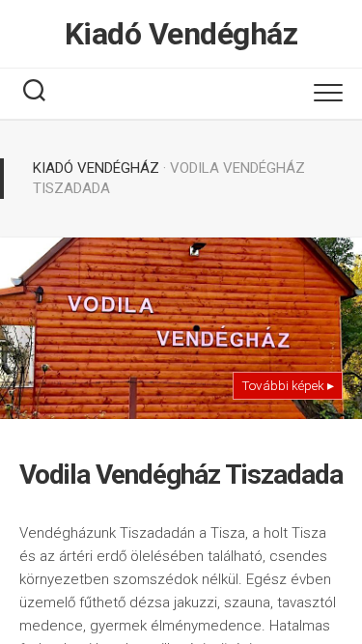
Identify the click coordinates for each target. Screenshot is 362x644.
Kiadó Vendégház (181, 33)
